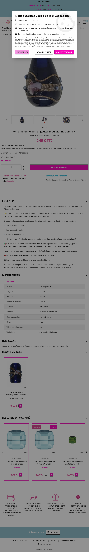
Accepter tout (65, 52)
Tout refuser (44, 52)
